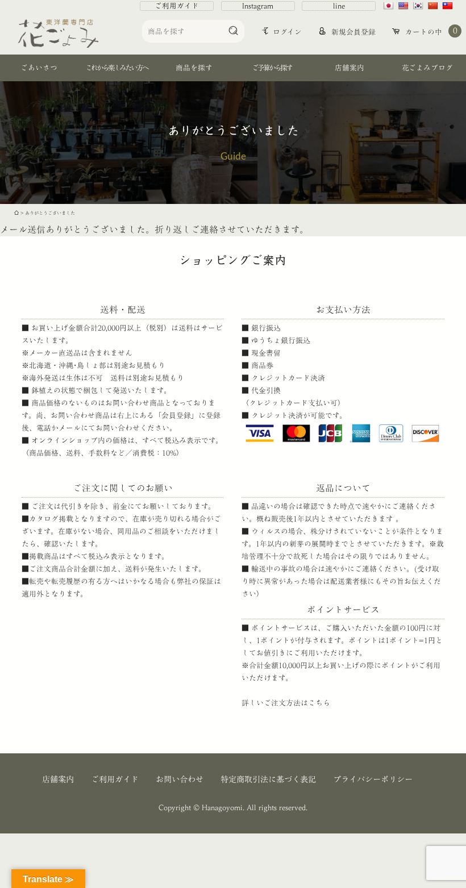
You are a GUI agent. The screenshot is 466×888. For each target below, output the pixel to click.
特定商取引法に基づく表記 (268, 779)
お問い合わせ (179, 779)
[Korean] (419, 5)
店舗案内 (58, 779)
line (339, 6)
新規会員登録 (352, 32)
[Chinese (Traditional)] (449, 5)
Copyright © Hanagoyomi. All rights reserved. (233, 807)
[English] (404, 5)
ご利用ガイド (177, 6)
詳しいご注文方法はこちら (286, 703)
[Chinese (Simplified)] (434, 5)
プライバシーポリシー (373, 779)
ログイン (287, 32)
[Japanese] (390, 5)
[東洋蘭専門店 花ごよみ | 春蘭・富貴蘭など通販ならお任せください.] (16, 213)
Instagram (257, 6)
